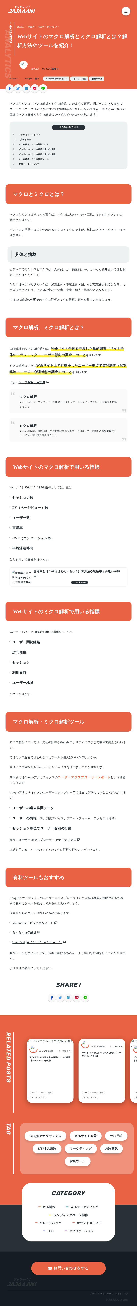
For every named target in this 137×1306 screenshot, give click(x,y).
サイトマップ (121, 1293)
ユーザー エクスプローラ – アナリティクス (47, 840)
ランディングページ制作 (70, 1215)
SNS (85, 1093)
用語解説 (111, 1148)
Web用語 (116, 1136)
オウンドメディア (89, 1223)
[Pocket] (35, 88)
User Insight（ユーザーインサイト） (37, 942)
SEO (50, 1231)
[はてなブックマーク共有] (26, 88)
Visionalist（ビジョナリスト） (33, 923)
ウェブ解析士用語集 (32, 382)
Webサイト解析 (31, 78)
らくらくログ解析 (24, 932)
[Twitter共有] (18, 88)
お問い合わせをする (71, 1268)
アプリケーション (81, 1231)
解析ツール (97, 78)
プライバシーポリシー (100, 1293)
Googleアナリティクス (57, 78)
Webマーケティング (47, 27)
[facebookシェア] (10, 88)
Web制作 (49, 1207)
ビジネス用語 (79, 78)
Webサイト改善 (86, 1136)
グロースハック (51, 1223)
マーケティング (90, 1097)
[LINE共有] (43, 88)
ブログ (31, 27)
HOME (20, 27)
